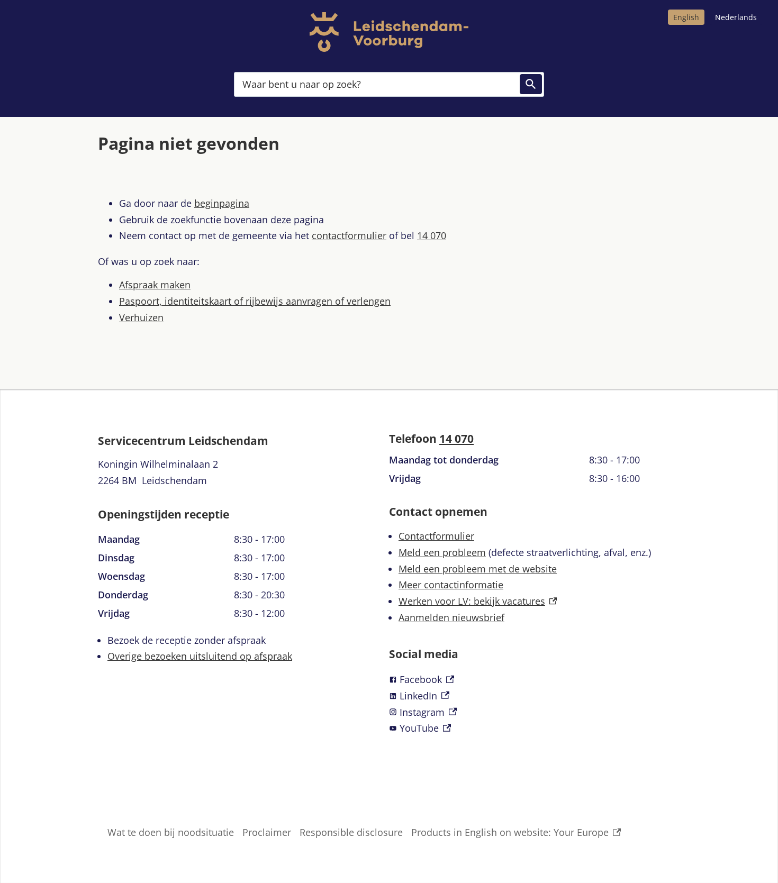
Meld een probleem (442, 552)
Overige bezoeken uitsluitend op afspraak (199, 656)
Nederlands (736, 17)
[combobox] (389, 83)
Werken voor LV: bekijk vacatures (478, 601)
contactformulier (349, 235)
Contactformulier (436, 536)
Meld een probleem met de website (478, 568)
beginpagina (221, 203)
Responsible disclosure (351, 832)
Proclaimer (266, 832)
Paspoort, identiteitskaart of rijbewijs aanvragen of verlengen (255, 301)
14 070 (431, 235)
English (686, 17)
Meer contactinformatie (451, 584)
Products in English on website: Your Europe (510, 833)
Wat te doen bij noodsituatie (170, 832)
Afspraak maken (155, 284)
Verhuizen (141, 317)
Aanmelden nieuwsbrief (451, 617)
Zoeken (531, 84)
